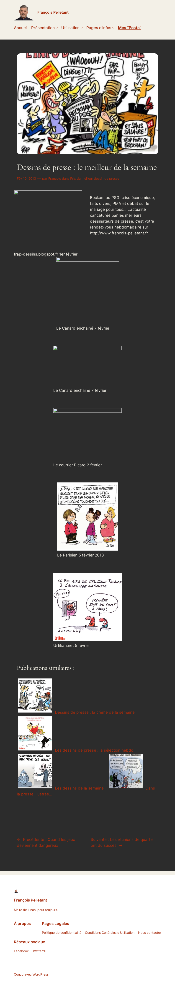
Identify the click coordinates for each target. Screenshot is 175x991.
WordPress (41, 974)
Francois (54, 178)
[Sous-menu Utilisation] (82, 28)
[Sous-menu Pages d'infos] (113, 28)
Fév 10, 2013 (26, 178)
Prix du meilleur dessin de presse (94, 178)
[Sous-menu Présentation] (57, 28)
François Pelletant (53, 12)
